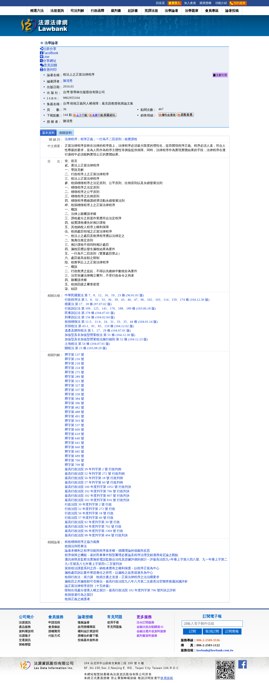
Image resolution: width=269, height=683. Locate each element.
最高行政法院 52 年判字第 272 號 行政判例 (95, 473)
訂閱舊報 (232, 631)
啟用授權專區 (86, 626)
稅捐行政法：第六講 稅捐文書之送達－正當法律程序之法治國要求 (112, 577)
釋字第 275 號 (74, 372)
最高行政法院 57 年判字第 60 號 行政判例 (94, 482)
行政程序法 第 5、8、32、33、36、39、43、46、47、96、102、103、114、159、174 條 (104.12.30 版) (137, 299)
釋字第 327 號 (74, 385)
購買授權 (205, 3)
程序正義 (86, 139)
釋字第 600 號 (74, 429)
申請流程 (54, 622)
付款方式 (54, 635)
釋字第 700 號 (74, 460)
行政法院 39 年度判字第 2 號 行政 (88, 504)
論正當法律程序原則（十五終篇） (88, 586)
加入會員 (190, 3)
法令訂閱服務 (145, 622)
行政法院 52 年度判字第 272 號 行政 (90, 509)
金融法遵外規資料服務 (151, 631)
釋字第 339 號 (74, 394)
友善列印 (50, 69)
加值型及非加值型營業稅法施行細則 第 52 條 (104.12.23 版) (106, 339)
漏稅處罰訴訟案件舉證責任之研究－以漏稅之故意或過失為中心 (109, 572)
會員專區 (212, 10)
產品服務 (25, 626)
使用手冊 (113, 622)
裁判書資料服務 (147, 635)
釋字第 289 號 (74, 376)
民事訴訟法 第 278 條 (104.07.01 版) (90, 313)
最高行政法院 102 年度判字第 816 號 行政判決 (97, 500)
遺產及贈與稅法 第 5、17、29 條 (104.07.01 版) (98, 330)
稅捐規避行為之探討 (79, 594)
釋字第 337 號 (74, 390)
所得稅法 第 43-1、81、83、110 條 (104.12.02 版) (99, 326)
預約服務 (239, 3)
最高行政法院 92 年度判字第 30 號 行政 (92, 522)
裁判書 (116, 10)
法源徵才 (25, 635)
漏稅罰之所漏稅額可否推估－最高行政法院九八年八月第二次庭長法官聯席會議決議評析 (126, 581)
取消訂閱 (212, 631)
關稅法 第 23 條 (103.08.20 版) (86, 348)
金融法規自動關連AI (150, 626)
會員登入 (174, 3)
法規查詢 (57, 10)
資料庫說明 (26, 631)
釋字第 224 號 (74, 368)
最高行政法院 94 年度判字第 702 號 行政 (93, 526)
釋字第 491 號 (74, 416)
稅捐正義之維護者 (77, 599)
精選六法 (37, 10)
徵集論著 (84, 622)
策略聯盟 (25, 644)
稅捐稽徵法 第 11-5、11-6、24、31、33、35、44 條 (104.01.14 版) (111, 321)
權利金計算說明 (88, 631)
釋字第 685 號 (74, 451)
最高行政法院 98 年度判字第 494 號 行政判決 (96, 535)
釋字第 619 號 (74, 434)
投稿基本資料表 (88, 640)
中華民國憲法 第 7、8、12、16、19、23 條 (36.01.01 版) (104, 295)
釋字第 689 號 (74, 456)
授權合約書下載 (88, 635)
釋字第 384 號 (74, 398)
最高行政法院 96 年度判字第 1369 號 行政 (94, 531)
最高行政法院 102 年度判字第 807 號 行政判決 (97, 495)
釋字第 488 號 (74, 412)
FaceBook (50, 53)
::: (153, 3)
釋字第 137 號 (74, 354)
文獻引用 (221, 75)
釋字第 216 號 (74, 359)
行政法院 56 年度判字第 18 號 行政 (89, 513)
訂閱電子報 (212, 616)
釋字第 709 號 (74, 464)
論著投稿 (232, 10)
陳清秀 (68, 80)
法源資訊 (25, 622)
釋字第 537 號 (74, 425)
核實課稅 (131, 139)
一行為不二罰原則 (108, 139)
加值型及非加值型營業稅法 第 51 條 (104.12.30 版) (100, 335)
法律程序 (71, 139)
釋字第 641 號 (74, 442)
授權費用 (54, 631)
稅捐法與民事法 (76, 546)
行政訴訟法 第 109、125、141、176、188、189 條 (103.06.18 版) (110, 308)
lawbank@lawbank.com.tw (214, 650)
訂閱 (192, 631)
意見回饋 (50, 65)
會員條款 (54, 626)
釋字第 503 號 (74, 420)
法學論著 (171, 10)
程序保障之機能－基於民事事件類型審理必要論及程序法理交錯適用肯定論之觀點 (121, 555)
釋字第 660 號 (74, 447)
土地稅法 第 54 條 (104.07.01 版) (87, 343)
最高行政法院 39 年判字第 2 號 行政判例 (93, 469)
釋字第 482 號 (74, 407)
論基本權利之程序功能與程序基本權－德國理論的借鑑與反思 (107, 550)
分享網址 (49, 61)
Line (46, 57)
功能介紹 (221, 3)
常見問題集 (114, 626)
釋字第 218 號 (74, 363)
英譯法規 (151, 10)
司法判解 (77, 10)
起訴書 (133, 10)
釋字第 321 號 (74, 381)
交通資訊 (25, 640)
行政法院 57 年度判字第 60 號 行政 (89, 517)
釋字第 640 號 (74, 438)
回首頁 (160, 3)
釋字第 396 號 (74, 403)
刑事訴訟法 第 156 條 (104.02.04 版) (90, 317)
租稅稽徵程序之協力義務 (82, 541)
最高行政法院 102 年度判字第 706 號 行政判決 (97, 491)
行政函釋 (97, 10)
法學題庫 (191, 10)
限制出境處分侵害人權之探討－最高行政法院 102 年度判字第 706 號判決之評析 (120, 590)
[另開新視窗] (233, 662)
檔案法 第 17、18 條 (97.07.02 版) (88, 304)
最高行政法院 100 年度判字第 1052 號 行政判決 (98, 486)
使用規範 (166, 678)
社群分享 (49, 49)
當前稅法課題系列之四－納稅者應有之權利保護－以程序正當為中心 (112, 568)
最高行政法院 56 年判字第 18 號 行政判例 (94, 478)
